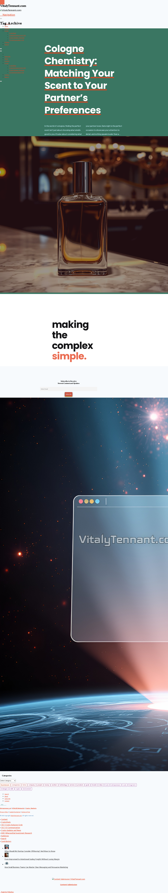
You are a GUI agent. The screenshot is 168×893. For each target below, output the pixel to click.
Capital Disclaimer (14, 812)
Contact (7, 42)
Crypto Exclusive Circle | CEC (17, 35)
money (47, 785)
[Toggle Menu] (1, 18)
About (6, 26)
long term (132, 785)
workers (54, 785)
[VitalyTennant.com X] (3, 805)
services (72, 785)
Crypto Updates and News (11, 830)
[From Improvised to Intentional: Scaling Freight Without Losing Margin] (7, 856)
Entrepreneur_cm (5, 808)
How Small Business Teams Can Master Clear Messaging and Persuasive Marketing (36, 867)
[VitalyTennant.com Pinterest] (4, 805)
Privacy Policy (4, 812)
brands (94, 785)
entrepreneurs (116, 785)
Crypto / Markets (30, 808)
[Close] (1, 48)
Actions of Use (26, 812)
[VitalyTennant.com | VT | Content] (5, 805)
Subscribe (7, 56)
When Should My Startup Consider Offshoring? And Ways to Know (30, 851)
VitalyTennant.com (16, 816)
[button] (7, 15)
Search (7, 44)
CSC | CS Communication (10, 827)
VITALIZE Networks (18, 808)
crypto (18, 789)
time (24, 784)
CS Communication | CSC (16, 40)
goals (87, 785)
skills (11, 789)
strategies (4, 789)
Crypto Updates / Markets (16, 38)
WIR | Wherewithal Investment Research (16, 833)
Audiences (5, 836)
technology (63, 785)
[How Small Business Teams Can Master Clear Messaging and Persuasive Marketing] (7, 864)
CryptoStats (12, 33)
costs (125, 785)
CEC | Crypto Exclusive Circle (12, 825)
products (80, 785)
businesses (5, 785)
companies (16, 784)
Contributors (6, 841)
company (32, 785)
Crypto (6, 31)
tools (107, 785)
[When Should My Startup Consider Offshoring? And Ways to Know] (7, 848)
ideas (101, 785)
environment (27, 789)
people (39, 785)
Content (7, 28)
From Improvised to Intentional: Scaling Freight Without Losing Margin (32, 859)
